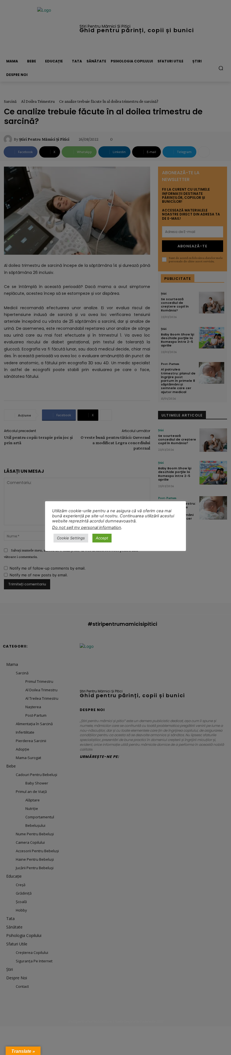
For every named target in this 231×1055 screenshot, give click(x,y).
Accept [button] (102, 538)
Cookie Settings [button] (71, 538)
